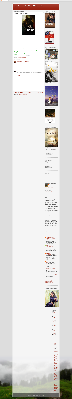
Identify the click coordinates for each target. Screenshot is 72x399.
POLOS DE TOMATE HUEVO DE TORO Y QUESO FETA (50, 247)
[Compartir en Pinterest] (29, 55)
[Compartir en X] (28, 55)
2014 (54, 328)
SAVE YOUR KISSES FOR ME (56, 368)
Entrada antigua (39, 92)
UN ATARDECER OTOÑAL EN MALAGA (56, 379)
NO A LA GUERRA (48, 254)
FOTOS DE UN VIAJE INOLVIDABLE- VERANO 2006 (56, 372)
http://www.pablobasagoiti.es (49, 280)
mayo (55, 347)
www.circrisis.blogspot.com (49, 281)
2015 (54, 326)
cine (18, 57)
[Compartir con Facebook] (28, 55)
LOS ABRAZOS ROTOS (56, 360)
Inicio (29, 92)
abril (54, 348)
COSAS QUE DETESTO (56, 351)
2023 (54, 316)
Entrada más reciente (18, 92)
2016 (54, 325)
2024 (54, 315)
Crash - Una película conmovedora (56, 354)
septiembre (55, 341)
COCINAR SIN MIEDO (49, 245)
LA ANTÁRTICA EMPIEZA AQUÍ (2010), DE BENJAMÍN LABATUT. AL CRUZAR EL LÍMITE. (51, 239)
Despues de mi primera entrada (56, 387)
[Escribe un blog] (27, 55)
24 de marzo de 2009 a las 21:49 (25, 61)
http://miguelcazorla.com (48, 277)
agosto (55, 343)
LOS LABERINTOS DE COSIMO (51, 268)
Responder (18, 75)
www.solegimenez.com (48, 283)
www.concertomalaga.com (49, 282)
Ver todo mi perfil (50, 187)
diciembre (55, 335)
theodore (18, 61)
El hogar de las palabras (50, 237)
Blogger (43, 395)
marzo (55, 349)
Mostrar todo (56, 274)
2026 (54, 312)
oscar (20, 57)
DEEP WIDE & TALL (55, 363)
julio (54, 344)
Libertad (47, 262)
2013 (54, 329)
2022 (54, 317)
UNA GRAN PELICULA (56, 376)
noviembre (55, 337)
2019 (54, 321)
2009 (54, 334)
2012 (54, 330)
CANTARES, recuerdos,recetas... (51, 253)
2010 (54, 333)
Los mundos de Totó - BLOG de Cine (29, 6)
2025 (54, 313)
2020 (54, 320)
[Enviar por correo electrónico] (26, 55)
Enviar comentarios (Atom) (23, 94)
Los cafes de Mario (56, 390)
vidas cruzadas (23, 57)
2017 (54, 324)
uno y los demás (48, 261)
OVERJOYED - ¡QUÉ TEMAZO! (56, 357)
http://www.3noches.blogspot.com (50, 191)
